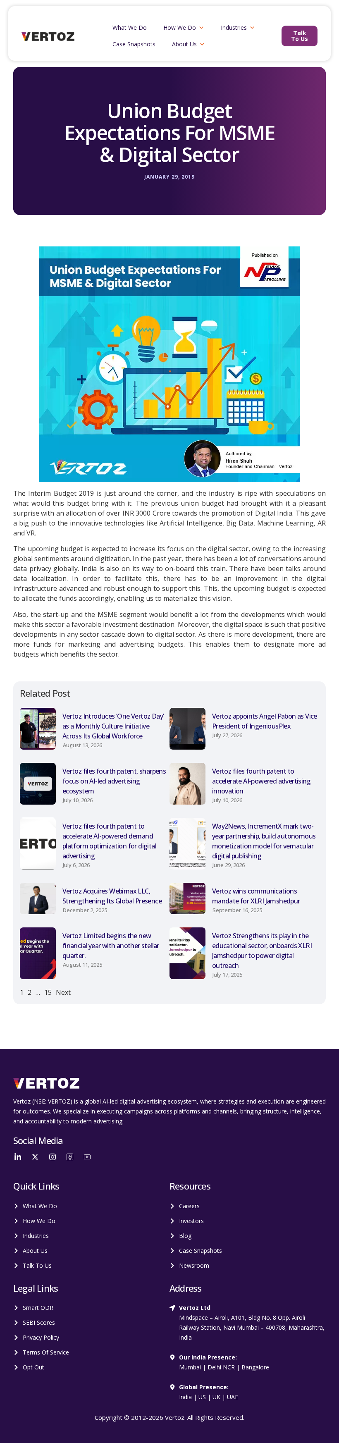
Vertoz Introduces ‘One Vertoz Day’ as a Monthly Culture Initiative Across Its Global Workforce (113, 726)
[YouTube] (87, 1156)
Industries (234, 27)
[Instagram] (52, 1156)
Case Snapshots (133, 44)
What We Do (129, 27)
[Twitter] (35, 1156)
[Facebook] (70, 1156)
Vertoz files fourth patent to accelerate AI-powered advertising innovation (261, 781)
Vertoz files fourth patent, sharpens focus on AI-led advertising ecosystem (114, 781)
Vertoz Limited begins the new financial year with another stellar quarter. (110, 945)
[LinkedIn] (18, 1156)
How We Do (179, 27)
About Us (184, 44)
